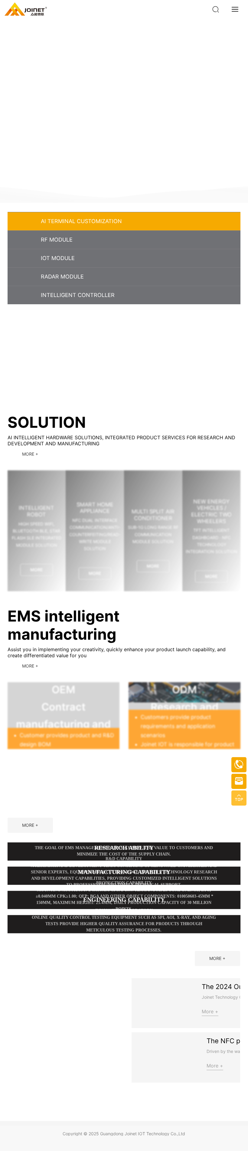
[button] (234, 183)
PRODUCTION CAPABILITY (124, 966)
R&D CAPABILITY (124, 942)
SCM (124, 924)
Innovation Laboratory (124, 993)
